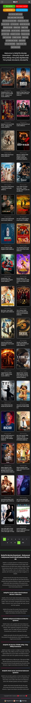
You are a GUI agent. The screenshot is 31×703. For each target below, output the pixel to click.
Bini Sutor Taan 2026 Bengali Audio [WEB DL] (7, 311)
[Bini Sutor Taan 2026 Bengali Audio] (7, 296)
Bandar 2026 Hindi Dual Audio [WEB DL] (23, 124)
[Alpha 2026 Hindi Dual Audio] (7, 140)
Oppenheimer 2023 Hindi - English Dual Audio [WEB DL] (6, 374)
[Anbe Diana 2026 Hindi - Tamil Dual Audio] (7, 172)
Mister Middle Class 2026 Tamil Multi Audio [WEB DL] (23, 469)
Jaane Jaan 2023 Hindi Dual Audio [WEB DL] (7, 219)
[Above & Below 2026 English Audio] (7, 234)
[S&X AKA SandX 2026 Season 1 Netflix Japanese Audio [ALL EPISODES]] (23, 421)
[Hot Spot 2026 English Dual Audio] (23, 205)
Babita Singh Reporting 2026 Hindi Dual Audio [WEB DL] (23, 93)
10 (15, 542)
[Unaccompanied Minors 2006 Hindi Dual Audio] (23, 514)
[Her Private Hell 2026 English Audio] (23, 485)
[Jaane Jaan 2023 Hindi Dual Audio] (7, 205)
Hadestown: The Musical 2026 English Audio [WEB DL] (7, 280)
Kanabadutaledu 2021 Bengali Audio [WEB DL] (7, 500)
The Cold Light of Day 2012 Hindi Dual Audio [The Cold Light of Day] (7, 530)
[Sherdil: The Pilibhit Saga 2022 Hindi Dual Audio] (23, 328)
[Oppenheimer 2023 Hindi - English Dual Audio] (7, 359)
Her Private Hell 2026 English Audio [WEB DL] (23, 500)
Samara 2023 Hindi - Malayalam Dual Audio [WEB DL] (7, 344)
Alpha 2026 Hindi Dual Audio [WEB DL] (7, 155)
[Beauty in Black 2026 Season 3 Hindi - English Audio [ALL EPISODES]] (23, 140)
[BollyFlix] (15, 2)
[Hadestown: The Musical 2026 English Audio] (7, 264)
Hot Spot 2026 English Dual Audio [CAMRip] (23, 219)
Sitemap (24, 701)
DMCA (17, 701)
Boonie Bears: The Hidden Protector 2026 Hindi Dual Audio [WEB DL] (23, 281)
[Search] (29, 2)
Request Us (9, 701)
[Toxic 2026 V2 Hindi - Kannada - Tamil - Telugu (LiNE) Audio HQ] (23, 172)
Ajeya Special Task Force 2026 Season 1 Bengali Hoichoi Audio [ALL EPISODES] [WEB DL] (7, 470)
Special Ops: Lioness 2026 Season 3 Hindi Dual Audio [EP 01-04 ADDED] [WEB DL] (22, 375)
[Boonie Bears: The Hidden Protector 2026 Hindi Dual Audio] (23, 264)
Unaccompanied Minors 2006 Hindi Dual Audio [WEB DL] (23, 530)
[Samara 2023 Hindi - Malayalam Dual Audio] (7, 328)
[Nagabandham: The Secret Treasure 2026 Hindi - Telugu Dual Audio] (7, 78)
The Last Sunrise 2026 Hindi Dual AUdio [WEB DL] (23, 406)
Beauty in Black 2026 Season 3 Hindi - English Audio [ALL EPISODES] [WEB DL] (22, 157)
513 (23, 542)
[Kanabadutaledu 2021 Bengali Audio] (7, 485)
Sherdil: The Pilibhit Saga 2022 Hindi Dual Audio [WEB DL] (23, 344)
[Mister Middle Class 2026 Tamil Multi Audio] (23, 453)
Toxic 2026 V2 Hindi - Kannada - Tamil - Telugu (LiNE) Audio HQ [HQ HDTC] (23, 189)
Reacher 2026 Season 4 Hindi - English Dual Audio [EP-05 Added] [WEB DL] (7, 438)
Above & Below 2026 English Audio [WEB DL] (7, 248)
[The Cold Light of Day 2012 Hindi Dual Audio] (7, 514)
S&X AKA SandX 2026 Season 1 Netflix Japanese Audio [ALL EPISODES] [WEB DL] (22, 438)
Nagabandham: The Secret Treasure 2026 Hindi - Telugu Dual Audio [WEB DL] (7, 94)
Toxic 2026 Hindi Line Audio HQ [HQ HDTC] (6, 405)
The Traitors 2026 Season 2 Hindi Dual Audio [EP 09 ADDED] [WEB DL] (22, 313)
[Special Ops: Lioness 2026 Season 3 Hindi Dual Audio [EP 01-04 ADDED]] (23, 359)
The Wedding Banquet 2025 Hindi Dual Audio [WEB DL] (23, 249)
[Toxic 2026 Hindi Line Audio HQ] (7, 391)
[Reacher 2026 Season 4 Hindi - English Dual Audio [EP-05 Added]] (7, 421)
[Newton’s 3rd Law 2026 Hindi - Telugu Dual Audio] (7, 110)
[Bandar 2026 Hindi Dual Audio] (23, 110)
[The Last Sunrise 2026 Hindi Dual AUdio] (23, 391)
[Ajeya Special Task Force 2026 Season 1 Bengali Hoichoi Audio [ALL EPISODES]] (7, 453)
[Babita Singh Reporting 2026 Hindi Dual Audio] (23, 78)
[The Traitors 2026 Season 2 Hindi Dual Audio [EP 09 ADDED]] (23, 296)
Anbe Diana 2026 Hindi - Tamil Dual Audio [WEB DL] (7, 188)
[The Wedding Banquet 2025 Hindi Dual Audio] (23, 234)
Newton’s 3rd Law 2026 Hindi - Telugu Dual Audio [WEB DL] (7, 125)
